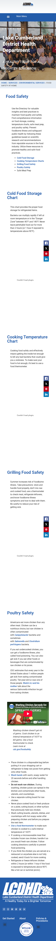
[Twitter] (16, 909)
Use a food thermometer (22, 825)
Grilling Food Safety (26, 164)
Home (4, 83)
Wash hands (17, 775)
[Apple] (20, 909)
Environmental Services (32, 83)
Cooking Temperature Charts (30, 161)
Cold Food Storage (25, 158)
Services (13, 83)
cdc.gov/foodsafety (22, 749)
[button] (8, 17)
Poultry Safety (23, 167)
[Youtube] (12, 909)
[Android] (24, 909)
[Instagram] (8, 909)
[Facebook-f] (4, 909)
